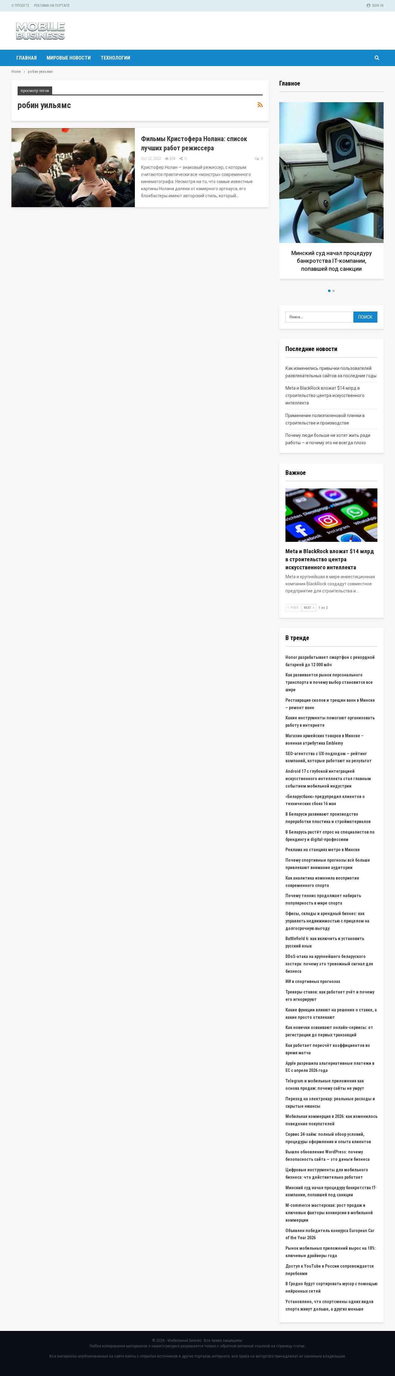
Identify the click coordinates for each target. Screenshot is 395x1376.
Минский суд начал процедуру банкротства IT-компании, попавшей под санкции (331, 261)
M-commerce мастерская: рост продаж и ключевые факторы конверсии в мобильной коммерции (329, 1213)
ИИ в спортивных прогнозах (312, 981)
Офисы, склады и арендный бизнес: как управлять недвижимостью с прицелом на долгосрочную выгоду (327, 921)
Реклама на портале (52, 5)
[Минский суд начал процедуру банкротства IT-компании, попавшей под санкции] (331, 190)
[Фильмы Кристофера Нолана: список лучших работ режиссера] (73, 167)
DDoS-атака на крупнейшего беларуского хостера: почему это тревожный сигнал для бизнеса (329, 964)
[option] (331, 192)
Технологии (115, 58)
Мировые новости (69, 58)
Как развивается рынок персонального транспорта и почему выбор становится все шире (329, 682)
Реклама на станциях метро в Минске (322, 849)
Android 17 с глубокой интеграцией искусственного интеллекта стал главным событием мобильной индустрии (328, 778)
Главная (26, 58)
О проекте (20, 5)
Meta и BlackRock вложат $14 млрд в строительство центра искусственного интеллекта (324, 395)
